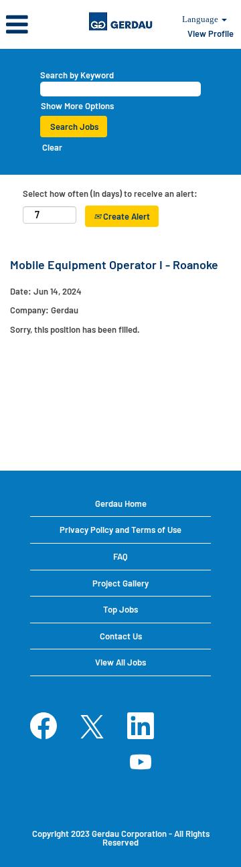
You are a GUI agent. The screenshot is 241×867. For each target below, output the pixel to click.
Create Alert (125, 216)
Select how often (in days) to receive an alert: (110, 193)
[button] (40, 23)
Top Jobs (120, 609)
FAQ (120, 556)
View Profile (210, 33)
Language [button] (201, 19)
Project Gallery (120, 583)
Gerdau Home (121, 503)
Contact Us (121, 636)
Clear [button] (52, 147)
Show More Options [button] (77, 105)
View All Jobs (120, 662)
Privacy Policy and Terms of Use (120, 529)
